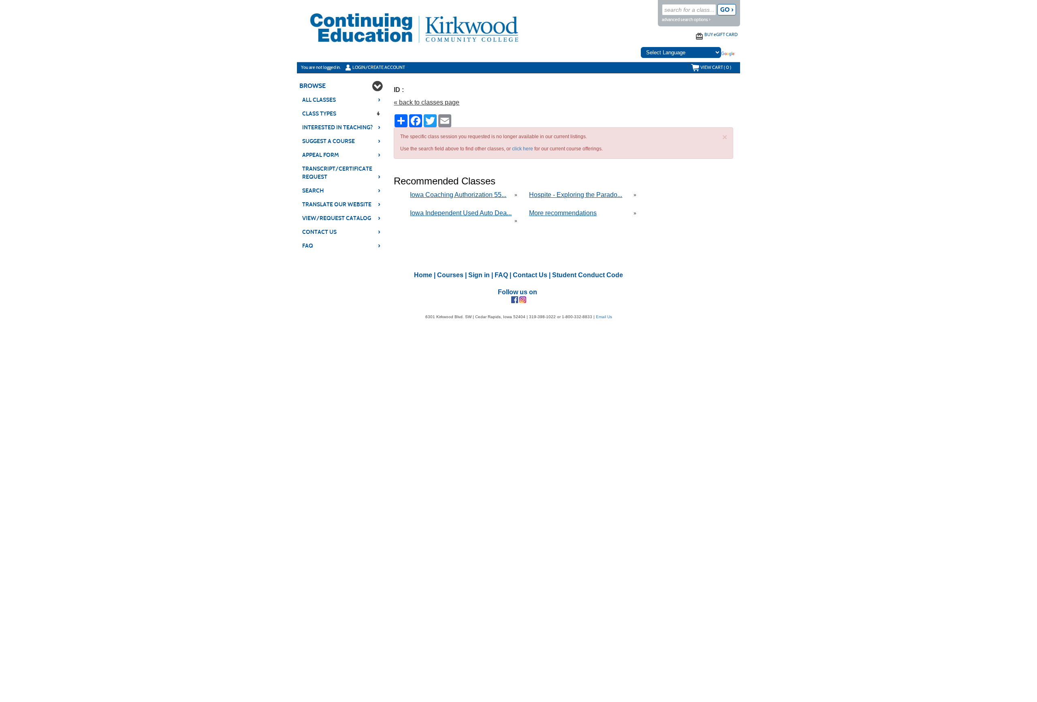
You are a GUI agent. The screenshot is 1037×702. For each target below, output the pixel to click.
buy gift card (721, 34)
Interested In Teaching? (341, 127)
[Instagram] (522, 299)
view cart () (715, 67)
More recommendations (563, 213)
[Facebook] (514, 299)
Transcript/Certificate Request (341, 172)
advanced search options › (686, 19)
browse (312, 86)
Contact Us (341, 231)
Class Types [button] (319, 113)
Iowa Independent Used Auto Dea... (461, 213)
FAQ (341, 245)
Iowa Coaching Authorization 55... (458, 194)
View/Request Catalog (341, 218)
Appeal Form (341, 154)
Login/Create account (378, 67)
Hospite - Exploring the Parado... (575, 194)
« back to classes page (426, 102)
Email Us (604, 317)
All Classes (341, 99)
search (341, 190)
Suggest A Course (341, 141)
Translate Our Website (341, 204)
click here (522, 149)
